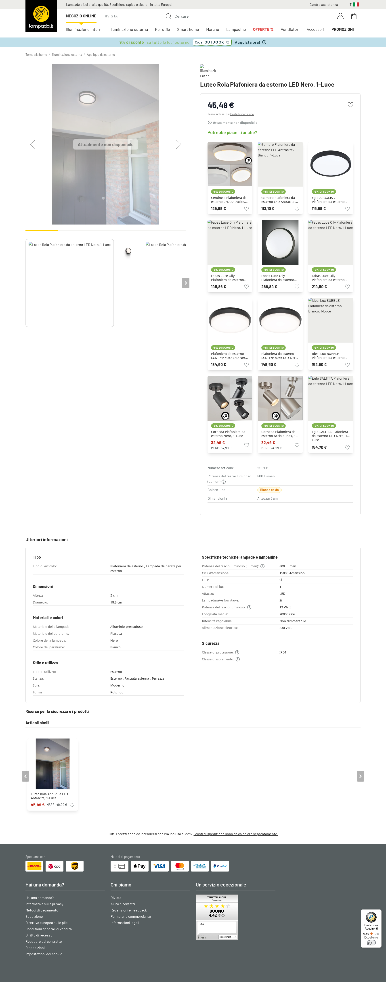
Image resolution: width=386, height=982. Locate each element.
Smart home (188, 29)
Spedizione (34, 916)
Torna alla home (36, 54)
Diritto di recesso (38, 935)
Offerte (263, 29)
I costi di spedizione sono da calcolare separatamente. (236, 834)
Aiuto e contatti (123, 904)
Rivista (111, 15)
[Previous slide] (25, 283)
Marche (212, 29)
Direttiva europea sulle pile (46, 922)
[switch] (371, 942)
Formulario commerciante (131, 916)
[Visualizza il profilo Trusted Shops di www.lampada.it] (235, 917)
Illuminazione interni (84, 29)
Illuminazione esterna (129, 29)
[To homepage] (41, 16)
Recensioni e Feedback (129, 910)
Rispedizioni (35, 947)
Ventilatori (290, 29)
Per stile (162, 29)
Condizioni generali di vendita (48, 929)
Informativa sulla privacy (44, 904)
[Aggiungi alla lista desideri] (350, 104)
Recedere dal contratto (43, 941)
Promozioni (342, 29)
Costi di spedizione (242, 114)
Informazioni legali (125, 922)
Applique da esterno (101, 54)
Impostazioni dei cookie (43, 954)
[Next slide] (185, 283)
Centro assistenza (324, 4)
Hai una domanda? (39, 897)
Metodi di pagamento (41, 910)
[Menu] (379, 912)
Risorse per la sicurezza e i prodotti (57, 711)
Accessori (315, 29)
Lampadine (236, 29)
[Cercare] (168, 16)
